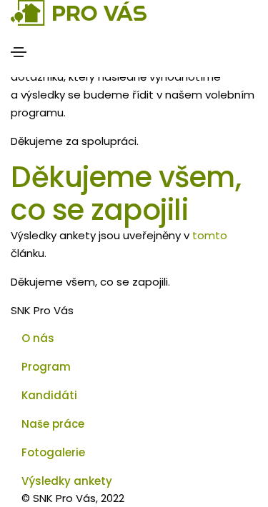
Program (46, 366)
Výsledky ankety (66, 480)
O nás (37, 338)
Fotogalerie (53, 452)
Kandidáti (49, 395)
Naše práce (52, 423)
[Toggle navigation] (18, 52)
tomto (209, 235)
